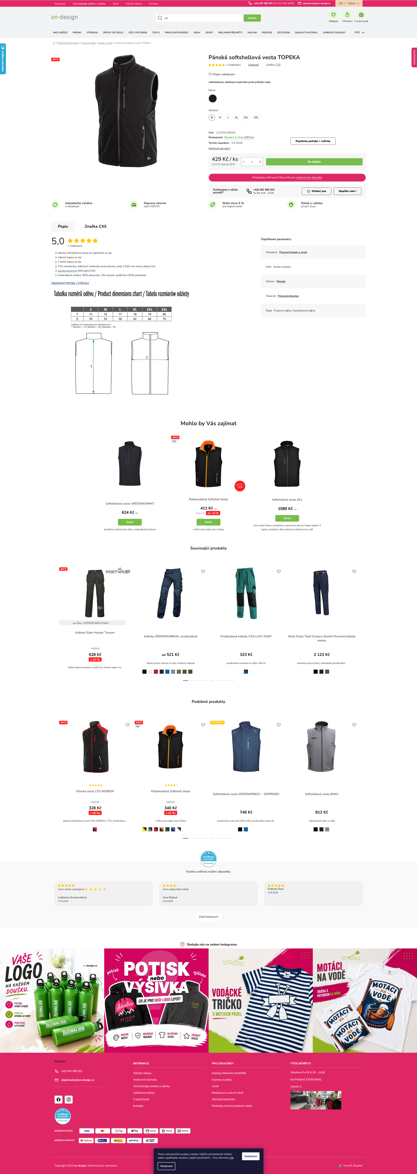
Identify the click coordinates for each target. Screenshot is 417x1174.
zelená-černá (167, 827)
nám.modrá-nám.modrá (190, 827)
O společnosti (141, 1099)
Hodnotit (253, 65)
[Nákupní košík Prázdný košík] (361, 18)
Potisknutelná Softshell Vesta (208, 499)
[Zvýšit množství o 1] (260, 162)
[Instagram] (68, 1099)
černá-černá (184, 827)
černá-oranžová (161, 827)
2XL (245, 117)
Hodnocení (60, 3)
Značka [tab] (96, 226)
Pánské (281, 281)
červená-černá (155, 827)
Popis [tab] (63, 226)
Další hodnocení (208, 917)
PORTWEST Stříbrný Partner (95, 622)
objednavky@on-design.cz (316, 3)
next (363, 623)
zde (232, 1158)
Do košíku (314, 162)
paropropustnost (68, 271)
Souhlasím (250, 1156)
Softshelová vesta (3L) (287, 500)
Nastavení (166, 1166)
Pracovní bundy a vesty (293, 252)
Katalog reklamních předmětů (229, 1073)
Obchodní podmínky (223, 1099)
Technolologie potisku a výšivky (89, 3)
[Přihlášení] (347, 18)
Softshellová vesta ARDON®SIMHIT (130, 504)
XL (236, 117)
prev (54, 623)
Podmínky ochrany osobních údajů (232, 1105)
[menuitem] (60, 32)
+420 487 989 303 (263, 3)
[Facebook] (58, 1099)
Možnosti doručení (219, 148)
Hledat (252, 18)
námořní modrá (321, 827)
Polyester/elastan (288, 296)
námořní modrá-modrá (173, 827)
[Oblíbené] (333, 18)
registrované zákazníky (309, 177)
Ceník (115, 3)
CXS (278, 65)
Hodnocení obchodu (145, 1079)
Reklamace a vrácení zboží (227, 1092)
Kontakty (153, 3)
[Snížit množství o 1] (243, 162)
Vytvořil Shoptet (353, 1165)
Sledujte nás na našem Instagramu (212, 944)
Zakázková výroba (144, 1092)
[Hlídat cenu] (316, 191)
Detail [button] (130, 522)
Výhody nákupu (134, 3)
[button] (129, 519)
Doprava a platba (222, 1079)
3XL (256, 117)
